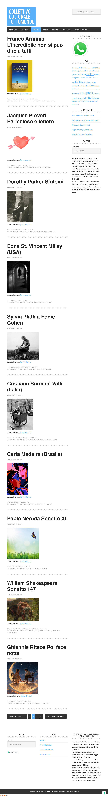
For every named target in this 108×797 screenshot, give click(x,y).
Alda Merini (75, 68)
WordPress (70, 791)
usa (35, 230)
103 (47, 716)
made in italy (86, 82)
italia (24, 99)
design (98, 71)
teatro (42, 628)
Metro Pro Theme (46, 791)
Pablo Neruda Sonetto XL (37, 518)
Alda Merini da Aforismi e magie (83, 115)
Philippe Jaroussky (92, 89)
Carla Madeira (39, 504)
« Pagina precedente (15, 716)
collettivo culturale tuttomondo (21, 16)
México (95, 86)
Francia (31, 167)
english (25, 628)
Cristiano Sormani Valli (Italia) (34, 386)
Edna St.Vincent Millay (36, 302)
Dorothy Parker (34, 232)
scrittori (34, 99)
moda (84, 86)
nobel (74, 88)
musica (89, 85)
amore (19, 99)
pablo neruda (38, 568)
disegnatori (76, 74)
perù (86, 89)
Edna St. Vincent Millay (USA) (34, 249)
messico (93, 82)
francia (25, 165)
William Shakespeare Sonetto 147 (32, 586)
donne (83, 74)
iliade (73, 82)
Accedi (42, 740)
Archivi (9, 740)
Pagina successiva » (58, 716)
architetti (89, 68)
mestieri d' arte (77, 86)
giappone (95, 78)
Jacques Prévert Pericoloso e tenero (30, 118)
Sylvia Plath (44, 369)
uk (46, 628)
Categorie (75, 146)
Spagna (74, 101)
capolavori (80, 71)
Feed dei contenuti (46, 745)
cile (88, 71)
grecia (24, 701)
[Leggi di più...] (25, 94)
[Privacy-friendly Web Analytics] (4, 795)
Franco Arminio (34, 101)
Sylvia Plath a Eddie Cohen (31, 319)
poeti (28, 99)
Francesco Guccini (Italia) (81, 125)
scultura (96, 98)
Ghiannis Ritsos (34, 703)
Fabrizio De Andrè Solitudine (82, 134)
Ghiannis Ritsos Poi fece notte (36, 650)
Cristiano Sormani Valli (36, 440)
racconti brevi (75, 98)
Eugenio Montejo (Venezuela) (82, 129)
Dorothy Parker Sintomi (35, 181)
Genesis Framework (60, 791)
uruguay (94, 101)
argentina (95, 67)
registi (81, 98)
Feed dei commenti (46, 749)
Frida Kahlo (89, 78)
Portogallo (96, 93)
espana (96, 75)
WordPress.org (45, 754)
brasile (31, 504)
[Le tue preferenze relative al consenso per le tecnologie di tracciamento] (104, 793)
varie (77, 104)
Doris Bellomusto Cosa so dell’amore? (85, 120)
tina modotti (85, 101)
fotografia (75, 77)
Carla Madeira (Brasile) (34, 453)
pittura (83, 93)
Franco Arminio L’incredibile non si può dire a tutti (35, 44)
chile (24, 566)
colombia (92, 71)
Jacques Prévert (41, 167)
